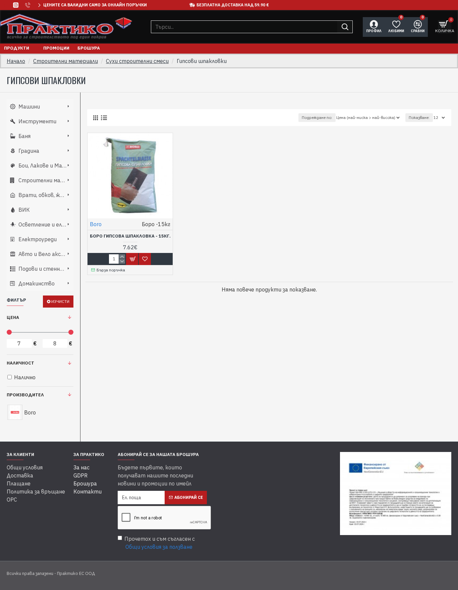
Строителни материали (65, 61)
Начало (16, 61)
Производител (25, 395)
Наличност (20, 363)
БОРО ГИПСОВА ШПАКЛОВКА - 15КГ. (130, 236)
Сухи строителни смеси (137, 61)
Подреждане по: (317, 117)
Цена (13, 317)
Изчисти (60, 301)
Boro (96, 224)
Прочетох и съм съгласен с (159, 542)
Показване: (419, 117)
